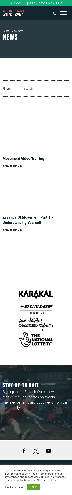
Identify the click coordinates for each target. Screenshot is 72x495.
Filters (7, 88)
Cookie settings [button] (14, 487)
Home (6, 31)
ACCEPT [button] (33, 487)
